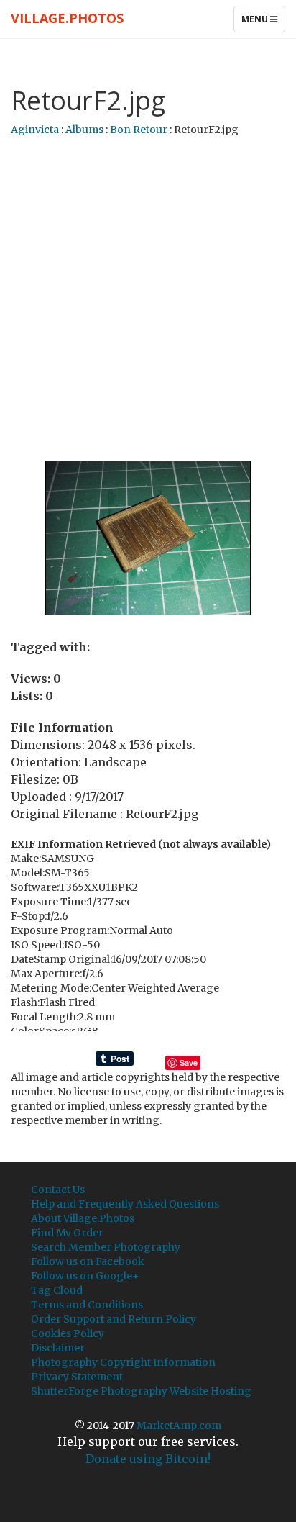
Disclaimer (58, 1347)
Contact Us (58, 1189)
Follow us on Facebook (87, 1261)
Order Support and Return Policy (113, 1319)
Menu (263, 22)
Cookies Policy (67, 1333)
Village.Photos (67, 18)
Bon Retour (138, 129)
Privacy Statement (77, 1376)
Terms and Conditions (87, 1304)
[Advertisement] (148, 299)
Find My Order (67, 1232)
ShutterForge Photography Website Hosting (141, 1391)
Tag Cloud (57, 1290)
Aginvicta (35, 129)
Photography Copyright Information (123, 1362)
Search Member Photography (105, 1247)
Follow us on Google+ (85, 1275)
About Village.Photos (82, 1218)
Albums (84, 129)
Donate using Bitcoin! (148, 1458)
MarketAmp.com (179, 1425)
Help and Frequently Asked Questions (125, 1203)
